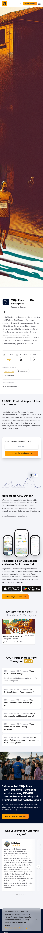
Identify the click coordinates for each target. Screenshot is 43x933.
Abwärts (36, 354)
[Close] (36, 920)
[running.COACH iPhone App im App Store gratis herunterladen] (11, 589)
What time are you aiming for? (18, 441)
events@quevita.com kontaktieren (14, 516)
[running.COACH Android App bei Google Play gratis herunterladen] (31, 589)
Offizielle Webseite (10, 386)
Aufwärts (24, 354)
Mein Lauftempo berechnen (21, 453)
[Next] (38, 867)
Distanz (10, 354)
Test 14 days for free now (15, 597)
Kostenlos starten (30, 3)
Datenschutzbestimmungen (17, 928)
